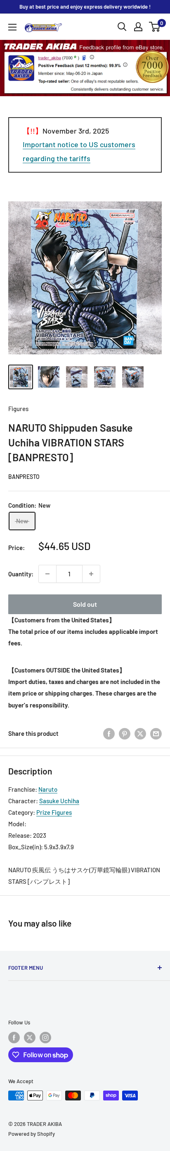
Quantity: (20, 574)
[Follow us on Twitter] (29, 1037)
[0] (155, 27)
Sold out (85, 604)
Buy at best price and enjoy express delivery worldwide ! (85, 6)
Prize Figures (54, 812)
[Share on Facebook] (109, 733)
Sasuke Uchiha (59, 800)
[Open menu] (12, 27)
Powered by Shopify (31, 1133)
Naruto (47, 789)
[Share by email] (156, 733)
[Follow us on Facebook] (14, 1037)
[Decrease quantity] (47, 573)
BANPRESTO (24, 476)
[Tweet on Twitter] (140, 733)
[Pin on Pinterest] (124, 733)
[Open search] (122, 26)
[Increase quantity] (91, 573)
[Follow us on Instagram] (45, 1037)
